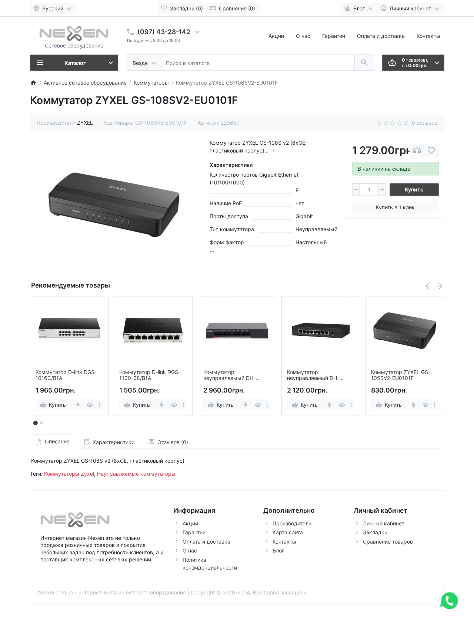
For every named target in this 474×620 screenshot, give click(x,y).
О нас (303, 36)
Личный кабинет (383, 523)
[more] (99, 404)
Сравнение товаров (388, 541)
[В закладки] (431, 150)
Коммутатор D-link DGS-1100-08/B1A (149, 375)
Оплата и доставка (381, 36)
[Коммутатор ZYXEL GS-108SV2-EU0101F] (114, 205)
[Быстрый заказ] (77, 404)
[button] (41, 422)
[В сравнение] (417, 150)
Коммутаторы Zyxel (69, 473)
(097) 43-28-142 (163, 32)
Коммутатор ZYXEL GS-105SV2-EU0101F (400, 375)
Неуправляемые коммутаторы (136, 473)
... (212, 250)
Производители (292, 523)
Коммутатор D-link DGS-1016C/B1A (66, 375)
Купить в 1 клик (395, 207)
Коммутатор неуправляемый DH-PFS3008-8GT (313, 375)
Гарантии (333, 36)
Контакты (428, 36)
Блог (278, 550)
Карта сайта (288, 532)
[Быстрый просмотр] (90, 404)
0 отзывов (424, 122)
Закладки (375, 532)
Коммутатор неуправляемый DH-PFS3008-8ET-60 (229, 375)
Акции (276, 36)
